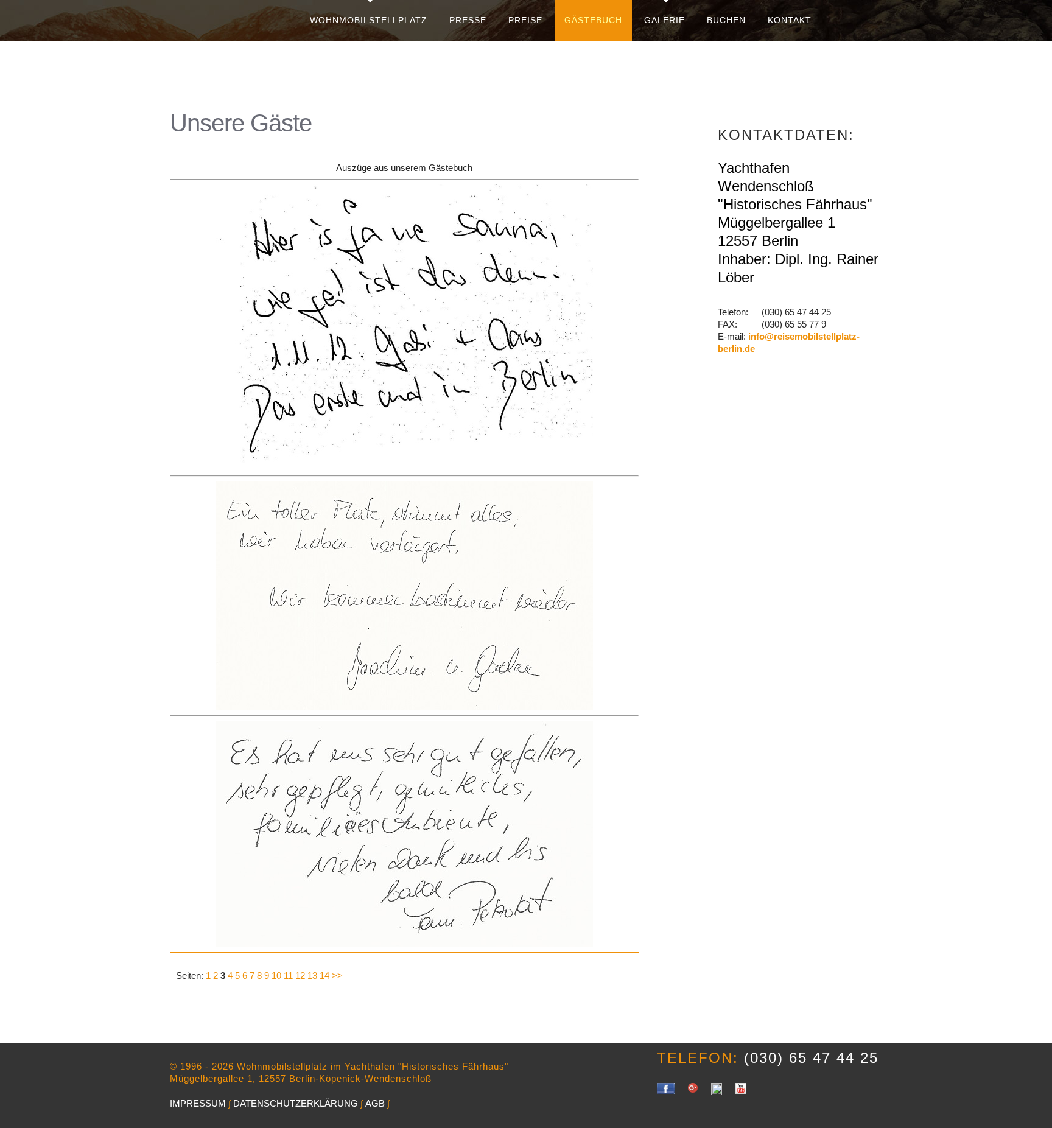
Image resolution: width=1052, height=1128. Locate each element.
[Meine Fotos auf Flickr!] (716, 1089)
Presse (467, 20)
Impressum (198, 1103)
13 (312, 975)
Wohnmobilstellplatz (368, 20)
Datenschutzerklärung (295, 1103)
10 (276, 975)
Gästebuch (593, 20)
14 (324, 975)
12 (300, 975)
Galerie (664, 20)
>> (337, 975)
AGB (375, 1103)
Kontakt (790, 20)
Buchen (726, 20)
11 (288, 975)
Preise (525, 20)
